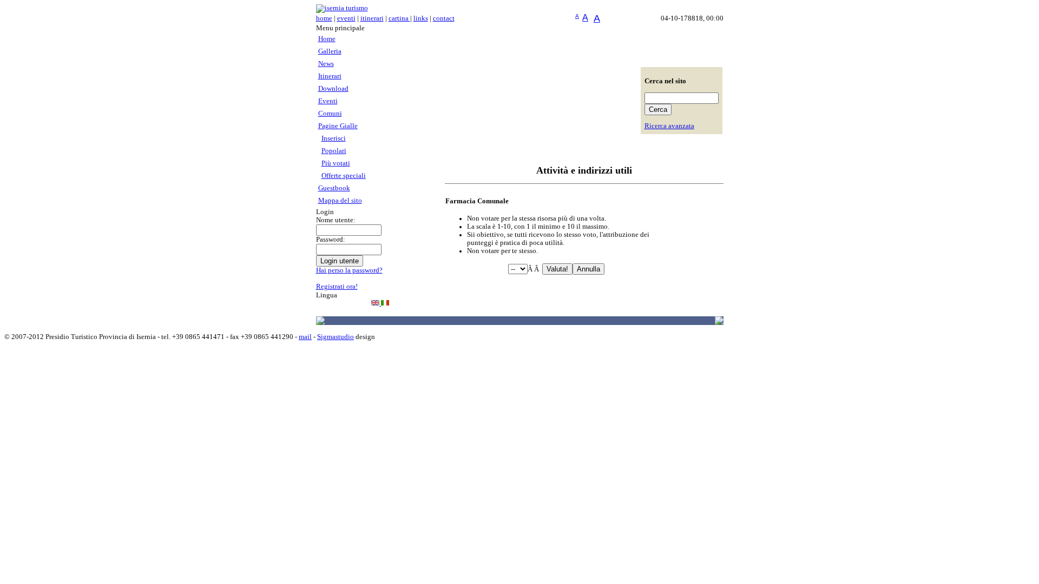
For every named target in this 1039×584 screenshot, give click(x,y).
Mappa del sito (340, 200)
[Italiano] (385, 303)
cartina (399, 18)
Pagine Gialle (338, 126)
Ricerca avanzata (669, 126)
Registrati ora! (337, 286)
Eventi (328, 101)
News (326, 64)
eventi (346, 18)
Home (327, 39)
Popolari (333, 151)
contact (444, 18)
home (324, 18)
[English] (376, 303)
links (420, 18)
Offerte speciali (343, 176)
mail (305, 337)
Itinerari (329, 76)
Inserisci (333, 138)
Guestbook (334, 188)
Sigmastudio (335, 337)
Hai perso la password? (349, 270)
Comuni (330, 113)
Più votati (335, 163)
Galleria (329, 51)
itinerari (372, 18)
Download (333, 88)
